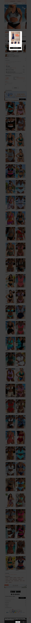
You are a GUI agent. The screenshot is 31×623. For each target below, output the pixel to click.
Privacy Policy (18, 49)
